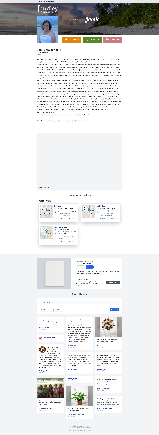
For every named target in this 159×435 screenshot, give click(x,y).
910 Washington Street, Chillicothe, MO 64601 (64, 214)
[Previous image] (39, 388)
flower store (82, 121)
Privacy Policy (75, 427)
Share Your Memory (113, 282)
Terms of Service (84, 427)
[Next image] (62, 388)
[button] (46, 209)
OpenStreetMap (81, 430)
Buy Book (89, 267)
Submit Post (114, 310)
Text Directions (59, 218)
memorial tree (57, 121)
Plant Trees (71, 218)
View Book (80, 267)
